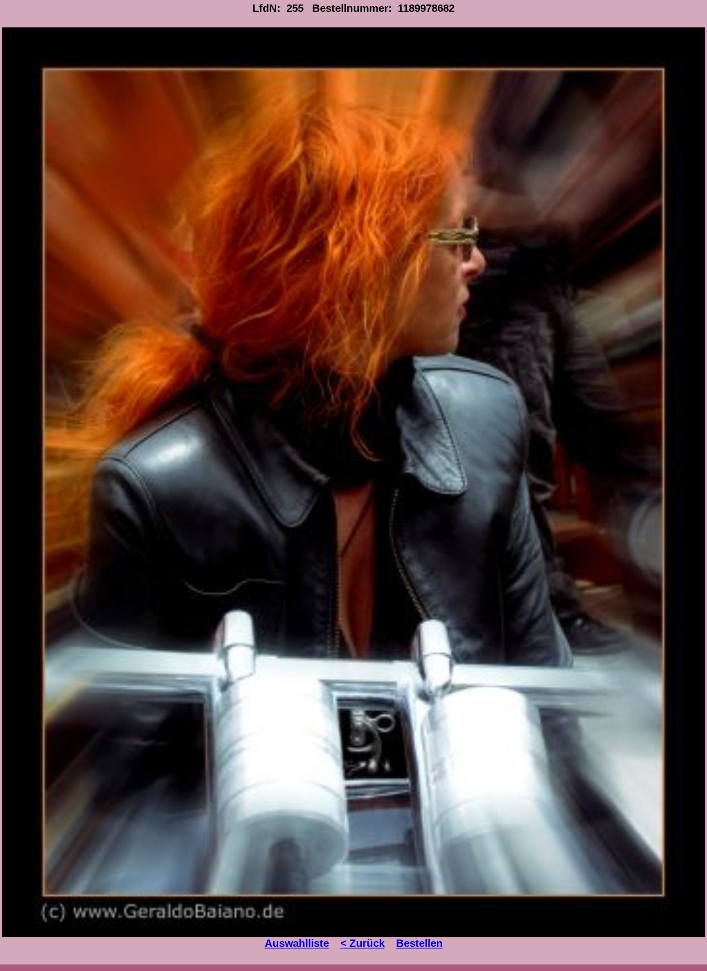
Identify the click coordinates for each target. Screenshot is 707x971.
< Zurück (362, 943)
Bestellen (419, 943)
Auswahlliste (297, 943)
